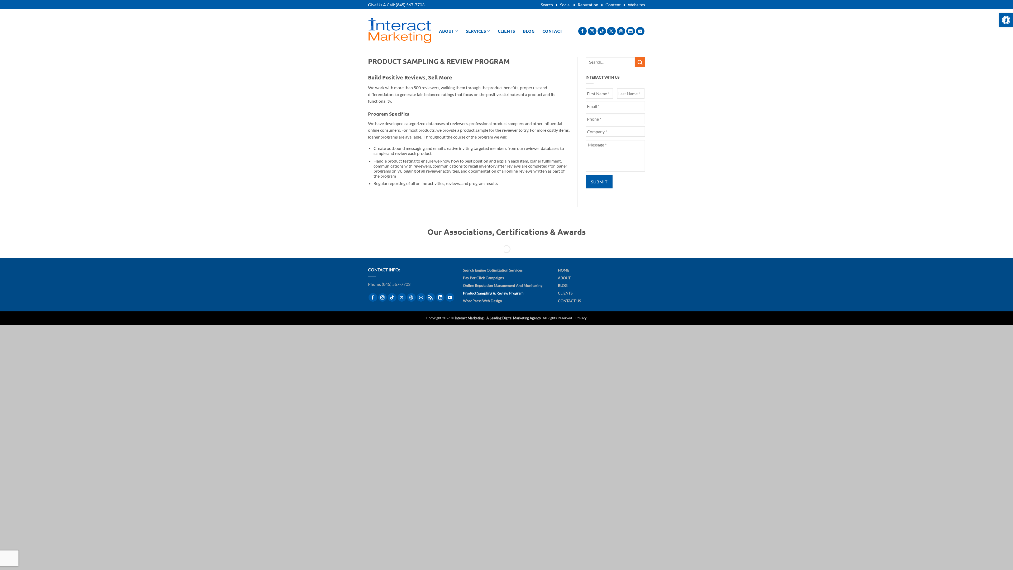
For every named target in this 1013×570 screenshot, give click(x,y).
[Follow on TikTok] (602, 31)
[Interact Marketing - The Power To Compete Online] (399, 30)
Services (476, 31)
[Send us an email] (421, 297)
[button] (1006, 20)
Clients (506, 31)
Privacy (581, 318)
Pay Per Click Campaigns (483, 278)
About (446, 31)
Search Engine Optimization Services (493, 270)
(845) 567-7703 (410, 4)
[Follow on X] (611, 31)
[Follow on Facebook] (582, 31)
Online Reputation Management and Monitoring (502, 285)
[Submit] (640, 62)
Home (563, 270)
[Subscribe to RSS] (430, 297)
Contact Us (569, 300)
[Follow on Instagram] (592, 31)
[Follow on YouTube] (640, 31)
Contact (552, 31)
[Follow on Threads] (621, 31)
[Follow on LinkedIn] (630, 31)
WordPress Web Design (482, 300)
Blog (528, 31)
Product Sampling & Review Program (493, 293)
